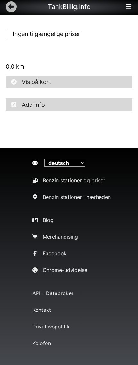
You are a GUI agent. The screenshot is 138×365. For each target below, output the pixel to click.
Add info (33, 104)
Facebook (55, 253)
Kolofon (41, 343)
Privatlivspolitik (51, 326)
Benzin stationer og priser (74, 180)
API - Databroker (52, 293)
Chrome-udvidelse (65, 270)
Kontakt (41, 310)
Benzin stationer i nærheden (77, 197)
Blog (48, 220)
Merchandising (60, 236)
